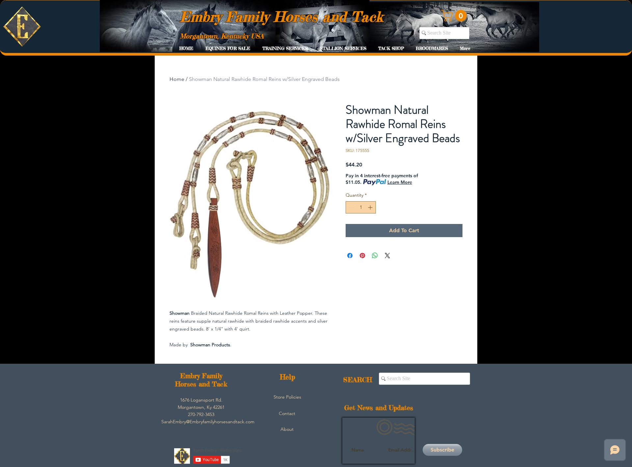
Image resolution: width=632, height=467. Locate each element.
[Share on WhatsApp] (375, 255)
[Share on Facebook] (350, 255)
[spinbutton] (361, 207)
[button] (455, 15)
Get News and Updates (378, 408)
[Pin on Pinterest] (362, 255)
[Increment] (371, 207)
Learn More (399, 182)
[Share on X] (387, 255)
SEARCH (357, 380)
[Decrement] (351, 207)
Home (177, 79)
